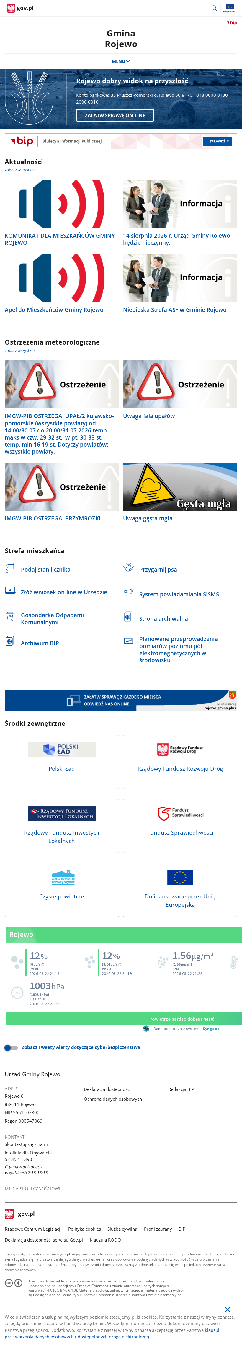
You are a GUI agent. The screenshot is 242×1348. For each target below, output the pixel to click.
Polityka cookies (84, 1229)
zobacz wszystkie (20, 169)
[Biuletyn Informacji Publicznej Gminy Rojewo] (121, 141)
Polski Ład (62, 768)
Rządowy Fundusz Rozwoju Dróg (180, 768)
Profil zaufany (158, 1229)
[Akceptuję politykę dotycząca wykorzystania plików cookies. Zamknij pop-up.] (227, 1309)
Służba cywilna (122, 1229)
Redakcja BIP (181, 1089)
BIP (182, 1229)
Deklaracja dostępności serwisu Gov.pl (44, 1240)
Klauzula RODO (105, 1240)
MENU (118, 61)
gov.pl (26, 1214)
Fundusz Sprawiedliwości (180, 832)
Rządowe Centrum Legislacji (33, 1229)
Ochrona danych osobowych (113, 1099)
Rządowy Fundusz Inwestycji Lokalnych (61, 836)
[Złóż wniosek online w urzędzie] (121, 700)
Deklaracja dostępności (107, 1089)
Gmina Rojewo (121, 38)
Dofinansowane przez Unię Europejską (180, 900)
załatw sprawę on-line (115, 115)
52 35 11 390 (18, 1159)
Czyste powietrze (61, 896)
